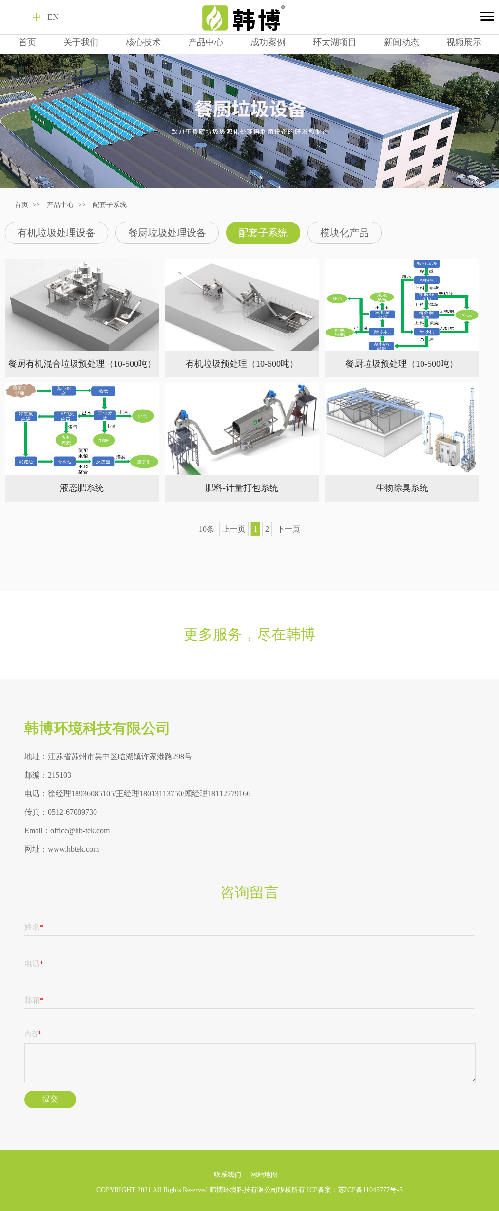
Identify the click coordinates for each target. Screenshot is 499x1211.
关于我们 (80, 42)
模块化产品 (344, 232)
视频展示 (463, 42)
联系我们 (227, 1174)
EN (53, 17)
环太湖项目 (335, 42)
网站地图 (264, 1174)
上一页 (234, 529)
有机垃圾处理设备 (57, 232)
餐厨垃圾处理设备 (167, 232)
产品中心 (205, 42)
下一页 (288, 529)
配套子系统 (110, 204)
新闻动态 (401, 42)
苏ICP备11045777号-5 (370, 1189)
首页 (27, 42)
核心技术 (143, 42)
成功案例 (268, 42)
